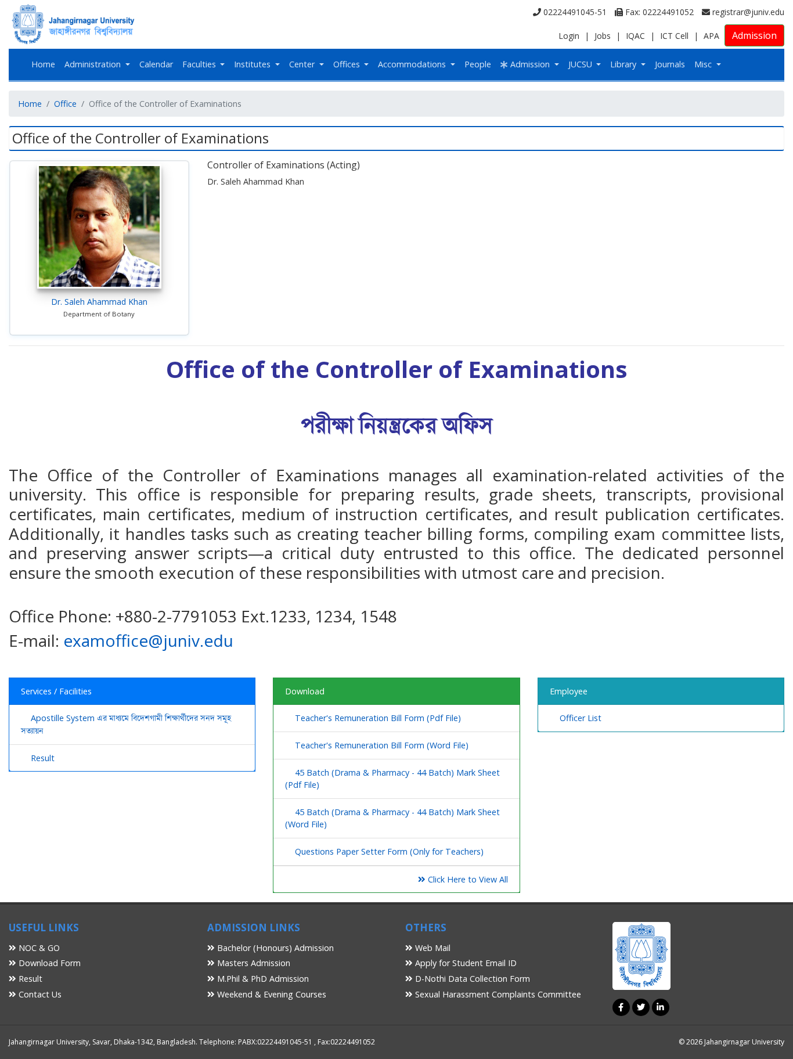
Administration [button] (93, 64)
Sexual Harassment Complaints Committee (497, 994)
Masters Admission (252, 962)
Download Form (48, 962)
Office (65, 103)
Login (568, 35)
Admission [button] (530, 64)
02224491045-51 (574, 11)
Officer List (580, 717)
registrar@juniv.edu (747, 11)
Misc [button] (704, 64)
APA (711, 35)
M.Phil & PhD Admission (262, 978)
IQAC (635, 35)
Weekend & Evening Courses (270, 994)
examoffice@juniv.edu (148, 640)
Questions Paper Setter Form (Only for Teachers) (389, 851)
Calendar (156, 64)
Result (43, 757)
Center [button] (303, 64)
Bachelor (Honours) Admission (274, 947)
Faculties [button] (200, 64)
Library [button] (624, 64)
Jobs (602, 35)
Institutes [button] (253, 64)
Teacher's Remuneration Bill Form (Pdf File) (378, 717)
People (477, 64)
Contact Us (39, 994)
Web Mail (431, 947)
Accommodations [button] (413, 64)
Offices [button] (347, 64)
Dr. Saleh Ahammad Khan (99, 301)
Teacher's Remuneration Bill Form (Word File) (381, 745)
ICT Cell (674, 35)
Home (43, 64)
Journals (670, 64)
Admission (754, 35)
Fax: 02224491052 (658, 11)
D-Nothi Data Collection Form (471, 978)
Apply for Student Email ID (465, 962)
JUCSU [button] (581, 64)
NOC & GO (38, 947)
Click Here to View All (467, 879)
